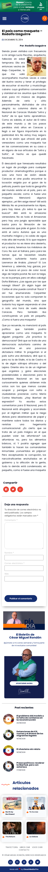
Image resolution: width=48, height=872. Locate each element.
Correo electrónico (14, 563)
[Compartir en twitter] (13, 489)
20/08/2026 (21, 723)
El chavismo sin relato (28, 749)
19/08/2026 (21, 739)
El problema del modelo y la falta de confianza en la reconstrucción (30, 717)
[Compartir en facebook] (6, 489)
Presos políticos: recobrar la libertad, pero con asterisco (30, 764)
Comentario (11, 520)
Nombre (9, 553)
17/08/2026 (21, 770)
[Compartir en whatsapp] (20, 489)
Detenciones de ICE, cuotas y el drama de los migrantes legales (30, 733)
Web (6, 574)
